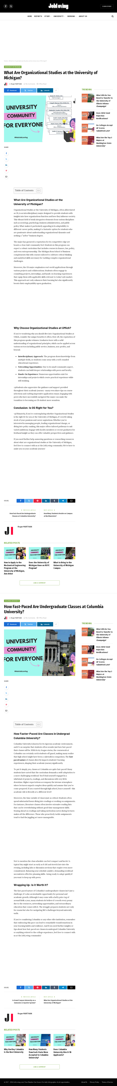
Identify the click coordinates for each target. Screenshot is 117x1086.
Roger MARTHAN (16, 84)
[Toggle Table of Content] (37, 191)
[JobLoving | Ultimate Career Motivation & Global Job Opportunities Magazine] (58, 6)
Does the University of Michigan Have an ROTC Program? (39, 565)
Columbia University (12, 601)
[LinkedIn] (6, 165)
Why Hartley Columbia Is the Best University (14, 1050)
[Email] (6, 176)
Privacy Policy (94, 1082)
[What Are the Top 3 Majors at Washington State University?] (88, 140)
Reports (38, 16)
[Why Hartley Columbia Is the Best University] (15, 1040)
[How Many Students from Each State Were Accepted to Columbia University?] (40, 1040)
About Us (83, 16)
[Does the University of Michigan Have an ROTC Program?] (40, 553)
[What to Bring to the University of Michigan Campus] (64, 553)
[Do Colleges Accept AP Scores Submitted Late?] (88, 128)
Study (47, 16)
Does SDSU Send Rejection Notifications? (103, 116)
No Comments (30, 84)
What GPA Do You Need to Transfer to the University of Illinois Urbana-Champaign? (104, 101)
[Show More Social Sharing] (56, 90)
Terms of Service (107, 1082)
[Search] (112, 16)
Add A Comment (39, 583)
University (59, 16)
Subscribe (107, 6)
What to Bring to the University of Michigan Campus (63, 565)
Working (71, 16)
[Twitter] (6, 159)
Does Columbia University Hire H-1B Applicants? (62, 1052)
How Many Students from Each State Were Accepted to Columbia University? (38, 1053)
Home (30, 16)
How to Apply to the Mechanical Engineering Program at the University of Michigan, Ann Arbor (15, 568)
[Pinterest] (6, 170)
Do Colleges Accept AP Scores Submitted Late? (104, 128)
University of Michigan (13, 67)
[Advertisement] (58, 40)
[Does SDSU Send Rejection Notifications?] (88, 115)
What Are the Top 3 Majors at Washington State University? (104, 141)
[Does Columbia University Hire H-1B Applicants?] (64, 1040)
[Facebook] (6, 153)
